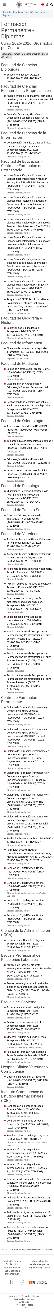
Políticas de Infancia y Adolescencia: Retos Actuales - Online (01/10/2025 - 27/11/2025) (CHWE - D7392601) (27, 1055)
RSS (27, 1308)
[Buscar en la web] (52, 4)
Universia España (39, 1261)
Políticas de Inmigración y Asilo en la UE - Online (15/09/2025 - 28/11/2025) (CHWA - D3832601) (29, 1216)
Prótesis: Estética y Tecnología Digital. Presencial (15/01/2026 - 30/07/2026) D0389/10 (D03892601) (27, 474)
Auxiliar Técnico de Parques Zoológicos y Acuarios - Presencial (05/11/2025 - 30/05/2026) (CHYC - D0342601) (29, 587)
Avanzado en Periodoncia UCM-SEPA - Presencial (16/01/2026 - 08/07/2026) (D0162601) (28, 430)
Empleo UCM (12, 1264)
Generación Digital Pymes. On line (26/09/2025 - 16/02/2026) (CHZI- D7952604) (25, 919)
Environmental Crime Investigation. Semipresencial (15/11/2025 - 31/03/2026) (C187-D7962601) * (26, 944)
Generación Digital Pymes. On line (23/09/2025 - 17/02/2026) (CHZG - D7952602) (26, 904)
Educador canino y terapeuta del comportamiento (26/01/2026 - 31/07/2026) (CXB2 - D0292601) (24, 620)
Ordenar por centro (31, 54)
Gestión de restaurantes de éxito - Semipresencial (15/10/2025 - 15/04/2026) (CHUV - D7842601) (25, 1026)
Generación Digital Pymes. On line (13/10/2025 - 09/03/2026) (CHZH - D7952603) (26, 871)
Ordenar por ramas (11, 54)
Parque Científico (12, 1267)
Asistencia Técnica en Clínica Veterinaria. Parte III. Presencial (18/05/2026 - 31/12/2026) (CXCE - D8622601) (29, 572)
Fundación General (12, 1261)
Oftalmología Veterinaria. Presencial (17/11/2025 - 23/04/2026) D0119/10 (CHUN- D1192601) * (27, 1080)
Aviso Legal (24, 1302)
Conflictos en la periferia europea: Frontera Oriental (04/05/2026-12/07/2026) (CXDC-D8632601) (25, 1109)
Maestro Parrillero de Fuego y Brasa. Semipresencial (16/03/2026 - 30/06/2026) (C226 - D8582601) (27, 1040)
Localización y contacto (24, 1299)
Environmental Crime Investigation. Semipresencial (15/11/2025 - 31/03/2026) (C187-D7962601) (26, 1011)
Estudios (17, 12)
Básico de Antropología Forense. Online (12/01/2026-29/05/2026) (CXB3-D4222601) (28, 372)
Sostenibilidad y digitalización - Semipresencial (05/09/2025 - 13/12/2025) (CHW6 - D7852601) (25, 331)
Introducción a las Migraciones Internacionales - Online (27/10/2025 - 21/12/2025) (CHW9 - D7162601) (27, 1168)
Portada (7, 12)
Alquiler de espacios (39, 1264)
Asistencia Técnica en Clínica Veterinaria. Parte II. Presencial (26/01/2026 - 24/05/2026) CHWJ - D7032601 (29, 558)
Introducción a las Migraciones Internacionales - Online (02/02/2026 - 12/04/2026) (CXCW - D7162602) (27, 1153)
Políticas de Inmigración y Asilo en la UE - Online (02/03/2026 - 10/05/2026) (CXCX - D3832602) (30, 1201)
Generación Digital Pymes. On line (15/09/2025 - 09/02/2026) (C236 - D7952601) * (26, 886)
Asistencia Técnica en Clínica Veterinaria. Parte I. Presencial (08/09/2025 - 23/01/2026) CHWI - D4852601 (29, 543)
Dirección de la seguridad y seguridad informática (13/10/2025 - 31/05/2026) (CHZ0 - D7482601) (28, 352)
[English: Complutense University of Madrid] (42, 4)
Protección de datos (24, 1305)
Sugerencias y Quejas (39, 1267)
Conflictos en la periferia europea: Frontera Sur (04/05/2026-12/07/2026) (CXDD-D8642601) (28, 1124)
